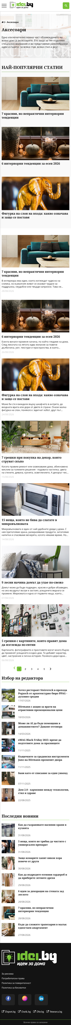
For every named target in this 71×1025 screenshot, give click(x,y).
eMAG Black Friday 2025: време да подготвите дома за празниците (39, 741)
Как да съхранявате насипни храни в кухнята (42, 826)
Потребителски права (13, 978)
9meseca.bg (56, 1011)
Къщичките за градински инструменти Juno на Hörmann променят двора (43, 758)
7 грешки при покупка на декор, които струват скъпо (31, 459)
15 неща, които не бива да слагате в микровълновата (29, 522)
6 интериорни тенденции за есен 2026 (31, 164)
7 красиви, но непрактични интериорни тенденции (33, 116)
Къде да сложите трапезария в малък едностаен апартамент (42, 926)
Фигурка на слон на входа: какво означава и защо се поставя (35, 215)
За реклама (8, 973)
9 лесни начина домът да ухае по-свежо (32, 583)
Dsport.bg (10, 1011)
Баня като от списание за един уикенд (43, 773)
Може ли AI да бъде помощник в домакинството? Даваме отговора (40, 725)
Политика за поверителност (16, 982)
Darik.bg (26, 1011)
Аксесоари (13, 22)
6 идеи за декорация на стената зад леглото (41, 893)
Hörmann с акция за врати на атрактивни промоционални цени (40, 708)
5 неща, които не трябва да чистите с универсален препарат (42, 843)
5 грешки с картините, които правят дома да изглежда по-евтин (34, 643)
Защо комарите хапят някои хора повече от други (40, 860)
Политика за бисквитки (14, 987)
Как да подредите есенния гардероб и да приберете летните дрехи (42, 876)
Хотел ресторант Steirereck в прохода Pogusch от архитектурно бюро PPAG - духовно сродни (42, 693)
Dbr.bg (40, 1011)
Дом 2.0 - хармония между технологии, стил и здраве (43, 791)
